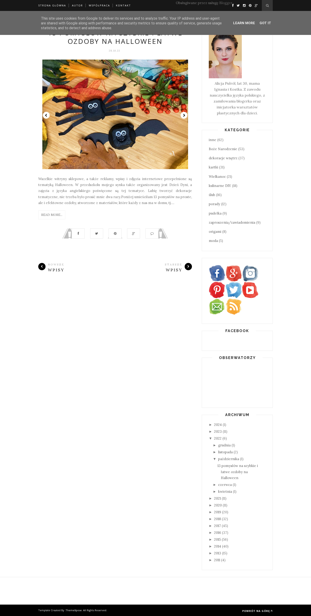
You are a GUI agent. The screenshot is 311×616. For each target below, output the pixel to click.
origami (215, 231)
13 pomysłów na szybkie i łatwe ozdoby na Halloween (115, 37)
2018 (217, 519)
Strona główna (52, 5)
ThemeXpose (74, 610)
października (228, 459)
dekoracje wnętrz (223, 158)
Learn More (244, 23)
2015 (217, 539)
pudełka (215, 213)
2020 (218, 505)
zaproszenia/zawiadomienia (232, 222)
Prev (46, 115)
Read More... (51, 215)
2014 (217, 546)
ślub (212, 195)
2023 (218, 431)
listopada (225, 452)
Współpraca (99, 5)
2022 (218, 438)
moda (213, 241)
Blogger (225, 3)
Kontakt (123, 5)
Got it (265, 23)
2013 (217, 553)
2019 (217, 512)
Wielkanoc (217, 176)
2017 (217, 526)
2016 (217, 532)
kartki (213, 167)
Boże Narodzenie (223, 149)
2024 (218, 424)
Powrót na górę (256, 611)
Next (184, 115)
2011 (217, 560)
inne (212, 140)
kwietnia (225, 491)
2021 (217, 498)
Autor (77, 5)
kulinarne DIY (220, 185)
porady (214, 204)
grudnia (224, 445)
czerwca (225, 484)
